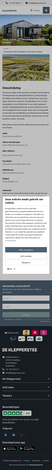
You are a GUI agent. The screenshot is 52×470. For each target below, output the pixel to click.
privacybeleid (10, 240)
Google (15, 232)
